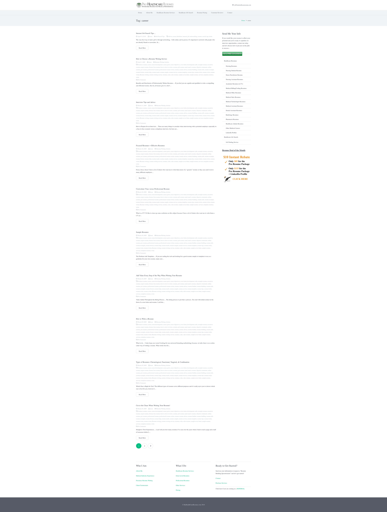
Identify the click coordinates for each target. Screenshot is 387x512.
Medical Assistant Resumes (234, 106)
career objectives (175, 65)
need (186, 67)
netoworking (193, 36)
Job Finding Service (232, 142)
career (174, 36)
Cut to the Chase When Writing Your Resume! (153, 405)
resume (200, 36)
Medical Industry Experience (145, 476)
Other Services (180, 485)
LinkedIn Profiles (231, 133)
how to (162, 67)
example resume (202, 65)
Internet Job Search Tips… (146, 33)
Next (150, 446)
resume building (192, 70)
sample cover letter (184, 75)
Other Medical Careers (233, 128)
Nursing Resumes (231, 66)
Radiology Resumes (232, 115)
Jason (150, 36)
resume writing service (155, 75)
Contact (218, 478)
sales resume (174, 75)
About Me (139, 471)
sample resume (194, 75)
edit (196, 65)
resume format (140, 72)
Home (243, 20)
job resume (181, 67)
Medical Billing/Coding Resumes (236, 88)
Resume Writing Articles (162, 62)
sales (169, 75)
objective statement (201, 67)
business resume (142, 65)
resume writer (148, 248)
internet (185, 36)
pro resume (144, 70)
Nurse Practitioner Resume (234, 75)
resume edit (201, 70)
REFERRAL (241, 489)
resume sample (164, 72)
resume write (206, 72)
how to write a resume (171, 67)
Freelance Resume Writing (144, 480)
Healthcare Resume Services (185, 471)
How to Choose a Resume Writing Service (151, 59)
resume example (209, 70)
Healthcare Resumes (230, 61)
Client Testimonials (142, 485)
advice (170, 36)
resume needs (156, 72)
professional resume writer (166, 70)
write (137, 77)
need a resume (192, 67)
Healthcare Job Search (231, 137)
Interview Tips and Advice (145, 102)
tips (208, 36)
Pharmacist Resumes (232, 119)
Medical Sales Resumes (233, 97)
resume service (173, 72)
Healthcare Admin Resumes (234, 124)
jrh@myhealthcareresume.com (242, 5)
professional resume (153, 70)
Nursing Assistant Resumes (234, 79)
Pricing (178, 490)
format (151, 67)
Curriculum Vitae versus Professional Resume (153, 189)
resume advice (183, 70)
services (201, 75)
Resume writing (144, 75)
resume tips (191, 72)
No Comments (142, 80)
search (204, 36)
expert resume (145, 67)
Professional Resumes (182, 480)
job (188, 36)
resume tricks (198, 72)
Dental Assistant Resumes (234, 110)
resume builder (192, 243)
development (191, 65)
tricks (210, 36)
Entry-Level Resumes (182, 476)
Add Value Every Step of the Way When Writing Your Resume (159, 275)
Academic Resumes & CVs (234, 84)
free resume (156, 67)
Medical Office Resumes (233, 93)
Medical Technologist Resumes (235, 102)
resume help (148, 72)
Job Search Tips (160, 36)
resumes (165, 75)
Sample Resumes (142, 232)
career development (157, 65)
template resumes (208, 75)
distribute (179, 36)
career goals (166, 65)
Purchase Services (221, 483)
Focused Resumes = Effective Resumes (150, 145)
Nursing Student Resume (233, 70)
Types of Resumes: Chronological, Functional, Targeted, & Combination (162, 362)
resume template (182, 72)
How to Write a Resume (145, 319)
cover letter (183, 65)
